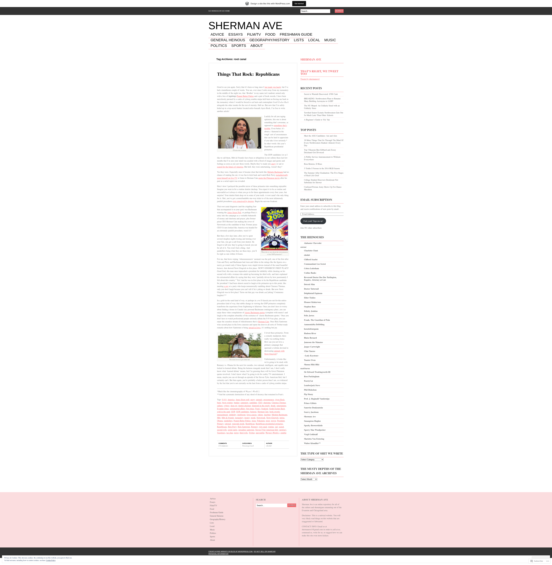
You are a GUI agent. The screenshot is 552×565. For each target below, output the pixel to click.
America (231, 399)
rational (228, 423)
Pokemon (261, 420)
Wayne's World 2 (272, 432)
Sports (238, 46)
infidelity (232, 414)
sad (276, 426)
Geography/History (269, 40)
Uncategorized (248, 445)
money (247, 417)
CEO (260, 402)
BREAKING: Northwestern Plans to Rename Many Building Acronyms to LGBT (322, 99)
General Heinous (228, 40)
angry (273, 163)
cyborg (226, 405)
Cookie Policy (51, 560)
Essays (235, 34)
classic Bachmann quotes (255, 312)
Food (270, 34)
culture (220, 405)
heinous (253, 411)
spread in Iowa (254, 327)
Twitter (252, 432)
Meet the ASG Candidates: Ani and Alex (320, 135)
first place (250, 408)
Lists (299, 40)
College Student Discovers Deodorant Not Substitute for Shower (321, 181)
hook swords (275, 411)
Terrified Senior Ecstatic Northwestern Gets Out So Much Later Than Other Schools (323, 114)
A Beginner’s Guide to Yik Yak (317, 119)
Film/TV (254, 34)
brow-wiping (227, 402)
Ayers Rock (279, 399)
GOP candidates (242, 411)
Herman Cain (263, 321)
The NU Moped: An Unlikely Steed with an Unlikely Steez (322, 106)
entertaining (281, 405)
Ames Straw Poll (234, 212)
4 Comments (223, 445)
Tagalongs (221, 432)
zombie (283, 432)
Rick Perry (232, 426)
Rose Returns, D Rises (313, 164)
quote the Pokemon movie (269, 178)
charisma (267, 402)
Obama (220, 420)
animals (259, 399)
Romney (254, 426)
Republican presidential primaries (269, 423)
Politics (219, 46)
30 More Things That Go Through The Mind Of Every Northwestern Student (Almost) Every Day (323, 143)
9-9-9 (224, 399)
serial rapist (232, 429)
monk (253, 417)
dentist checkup (244, 405)
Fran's (257, 408)
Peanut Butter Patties (245, 96)
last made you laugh (273, 87)
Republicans (222, 426)
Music (330, 40)
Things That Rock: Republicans (248, 74)
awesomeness (268, 399)
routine (271, 426)
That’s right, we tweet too (319, 72)
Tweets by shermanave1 (310, 79)
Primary (220, 423)
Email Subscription (316, 200)
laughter (267, 414)
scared (281, 426)
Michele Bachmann (275, 172)
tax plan (229, 432)
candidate (253, 402)
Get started (299, 3)
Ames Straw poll (242, 399)
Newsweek (261, 417)
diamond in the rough (261, 405)
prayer (273, 420)
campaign (244, 402)
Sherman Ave (245, 25)
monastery (239, 417)
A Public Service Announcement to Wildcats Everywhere (322, 158)
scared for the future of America (230, 166)
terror (236, 432)
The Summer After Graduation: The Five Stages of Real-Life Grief (323, 174)
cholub (269, 445)
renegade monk (238, 423)
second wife (222, 429)
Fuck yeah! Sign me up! (313, 221)
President (281, 420)
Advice (217, 34)
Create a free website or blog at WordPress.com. (230, 551)
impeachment (222, 414)
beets (219, 402)
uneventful (260, 432)
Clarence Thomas (279, 402)
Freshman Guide (296, 34)
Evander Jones (223, 408)
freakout (264, 408)
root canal (263, 426)
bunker (236, 402)
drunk (273, 405)
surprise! (282, 429)
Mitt (219, 417)
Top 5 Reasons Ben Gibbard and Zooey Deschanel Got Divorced (320, 151)
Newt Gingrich (272, 417)
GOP (233, 411)
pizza (254, 420)
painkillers (228, 420)
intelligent (241, 414)
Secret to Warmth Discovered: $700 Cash (321, 94)
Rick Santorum (244, 426)
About (256, 46)
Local (314, 40)
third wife (244, 432)
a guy (226, 286)
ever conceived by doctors (243, 201)
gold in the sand (223, 411)
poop (268, 420)
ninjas (282, 417)
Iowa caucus (252, 414)
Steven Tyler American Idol (266, 429)
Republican (250, 423)
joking (260, 414)
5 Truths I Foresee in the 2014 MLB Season (322, 168)
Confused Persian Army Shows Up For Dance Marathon (322, 188)
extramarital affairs (237, 408)
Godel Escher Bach (277, 408)
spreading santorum (246, 429)
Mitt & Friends (228, 417)
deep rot (234, 405)
